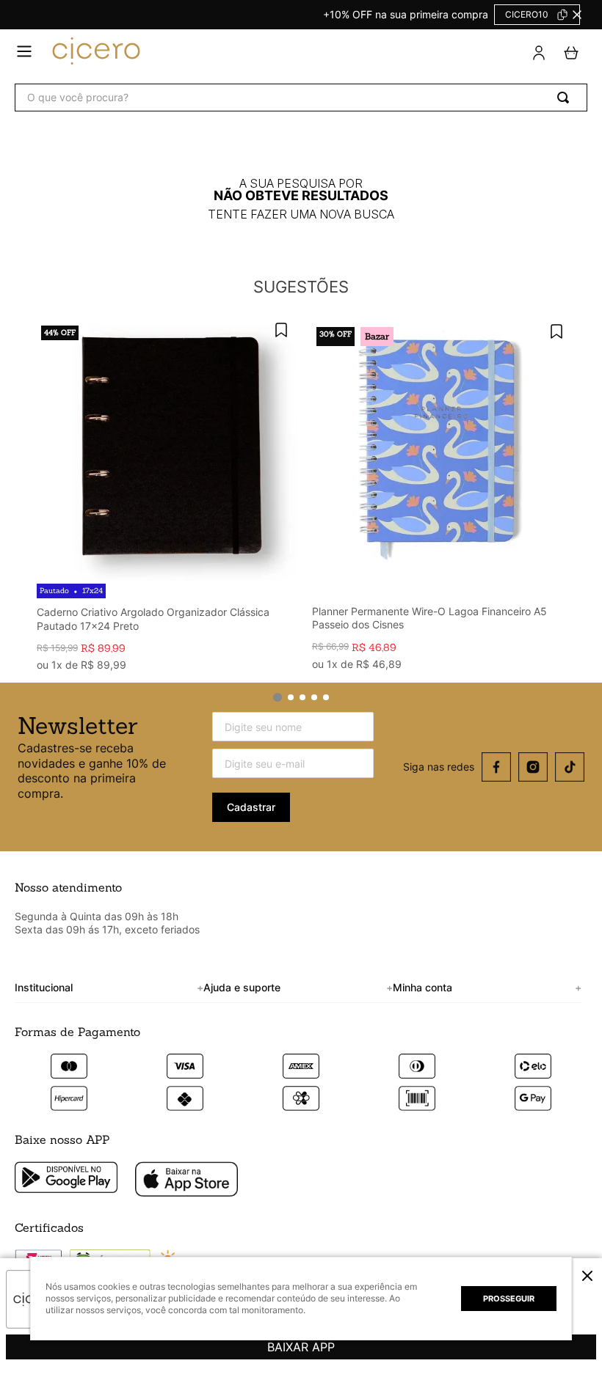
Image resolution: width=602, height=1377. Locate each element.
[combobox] (301, 97)
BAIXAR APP (301, 1347)
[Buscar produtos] (566, 97)
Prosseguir (508, 1298)
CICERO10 (526, 14)
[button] (587, 1276)
